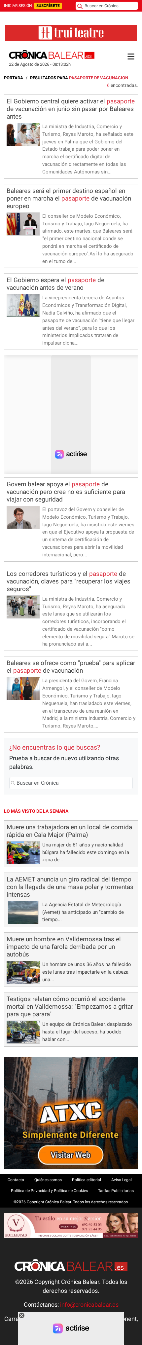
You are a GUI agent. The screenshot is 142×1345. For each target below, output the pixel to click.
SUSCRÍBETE (48, 5)
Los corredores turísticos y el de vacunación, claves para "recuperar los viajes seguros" (68, 581)
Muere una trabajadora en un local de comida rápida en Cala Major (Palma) (69, 831)
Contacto (16, 1179)
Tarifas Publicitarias (116, 1190)
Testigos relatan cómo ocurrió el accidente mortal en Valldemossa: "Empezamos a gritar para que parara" (70, 1006)
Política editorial (86, 1179)
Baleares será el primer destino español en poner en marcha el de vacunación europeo (69, 198)
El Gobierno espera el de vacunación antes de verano (55, 283)
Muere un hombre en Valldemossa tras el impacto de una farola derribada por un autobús (64, 946)
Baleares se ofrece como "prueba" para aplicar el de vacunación (71, 666)
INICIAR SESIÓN (18, 5)
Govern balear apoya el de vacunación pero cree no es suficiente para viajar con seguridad (66, 491)
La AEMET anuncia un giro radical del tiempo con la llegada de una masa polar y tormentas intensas (70, 887)
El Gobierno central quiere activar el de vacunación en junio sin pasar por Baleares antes (71, 108)
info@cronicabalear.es (89, 1304)
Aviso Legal (121, 1179)
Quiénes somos (48, 1179)
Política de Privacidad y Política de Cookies (49, 1190)
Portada (13, 77)
